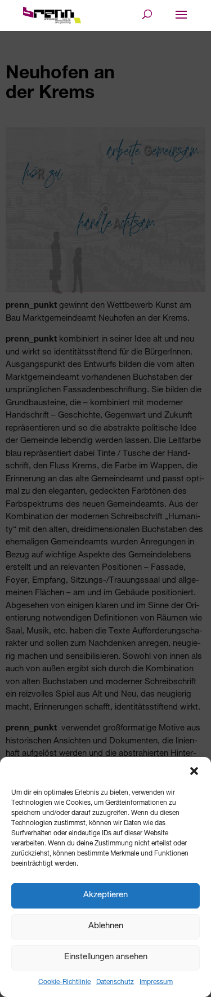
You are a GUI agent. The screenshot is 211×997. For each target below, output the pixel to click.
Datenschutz (115, 982)
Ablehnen (105, 926)
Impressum (156, 982)
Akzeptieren (105, 895)
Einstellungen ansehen (105, 957)
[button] (194, 771)
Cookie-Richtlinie (64, 982)
